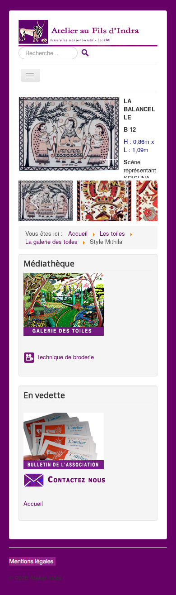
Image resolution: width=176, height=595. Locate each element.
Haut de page (149, 577)
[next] (140, 200)
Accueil (33, 504)
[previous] (35, 200)
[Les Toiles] (88, 304)
